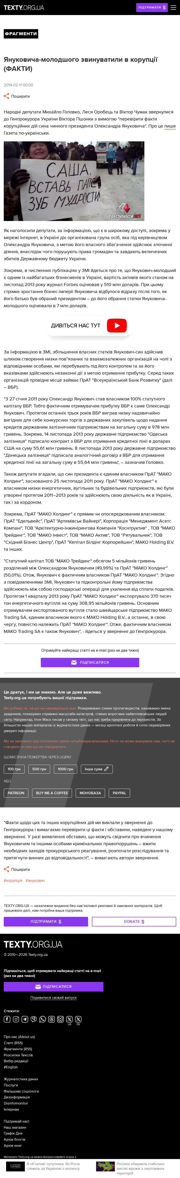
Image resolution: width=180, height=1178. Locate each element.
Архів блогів (14, 1139)
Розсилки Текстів (18, 1055)
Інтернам (11, 1109)
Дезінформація (17, 1097)
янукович (36, 880)
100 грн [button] (14, 769)
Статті (8, 1043)
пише (170, 126)
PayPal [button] (119, 793)
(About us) (26, 1037)
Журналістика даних (21, 1079)
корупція (14, 880)
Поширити (20, 96)
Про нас (10, 1037)
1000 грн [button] (65, 769)
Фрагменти (13, 1049)
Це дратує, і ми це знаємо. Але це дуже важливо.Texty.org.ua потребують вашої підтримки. (53, 695)
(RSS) (18, 1043)
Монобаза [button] (90, 793)
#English (11, 1067)
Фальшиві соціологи (21, 1091)
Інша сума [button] (93, 769)
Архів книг (13, 1145)
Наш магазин (15, 1127)
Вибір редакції (16, 1061)
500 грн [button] (39, 769)
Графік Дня (13, 1133)
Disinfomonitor (16, 1103)
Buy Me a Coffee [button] (52, 793)
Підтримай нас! (16, 1121)
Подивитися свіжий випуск (53, 997)
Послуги (11, 1085)
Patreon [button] (16, 793)
